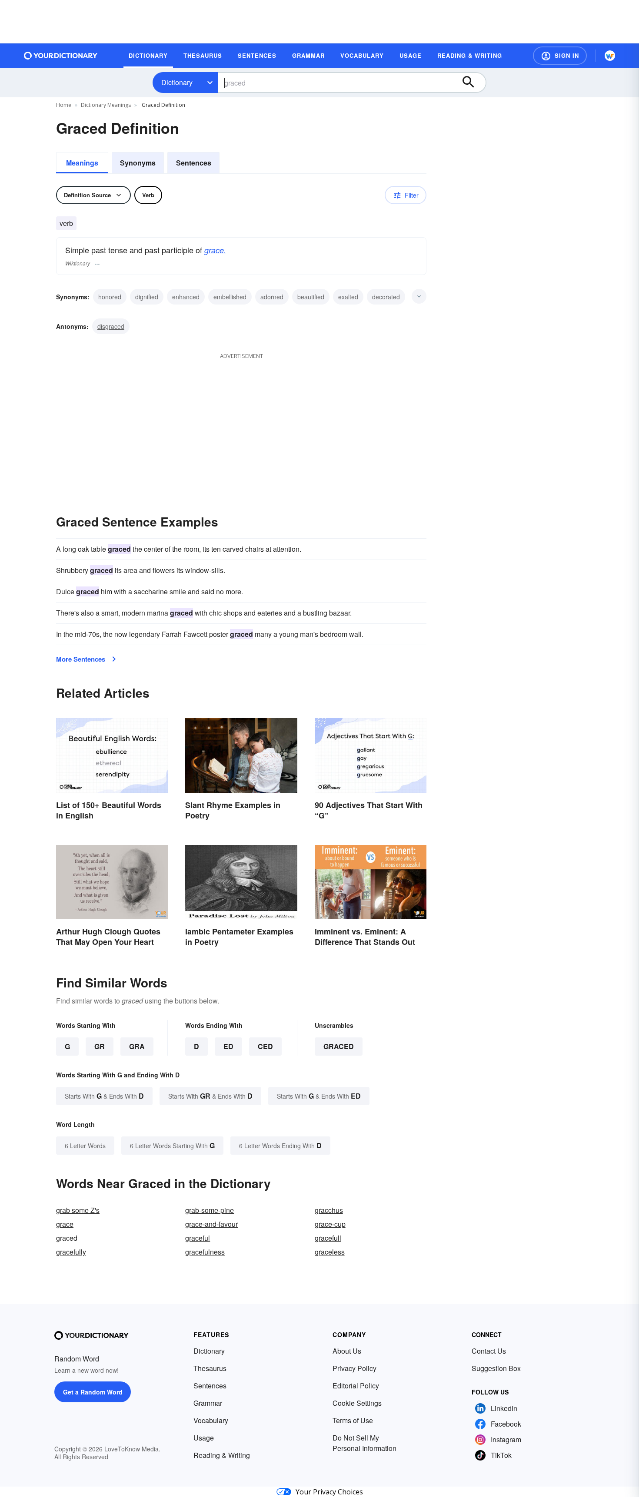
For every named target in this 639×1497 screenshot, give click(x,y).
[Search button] (472, 82)
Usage (203, 1438)
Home (63, 105)
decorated (386, 296)
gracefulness (205, 1252)
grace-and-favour (211, 1224)
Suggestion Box (496, 1368)
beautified (310, 296)
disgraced (110, 326)
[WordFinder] (610, 55)
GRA (137, 1046)
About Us (347, 1351)
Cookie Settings (357, 1403)
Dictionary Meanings (106, 105)
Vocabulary (210, 1420)
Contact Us (489, 1351)
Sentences (193, 163)
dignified (146, 296)
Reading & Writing (221, 1455)
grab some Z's (78, 1210)
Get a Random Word (93, 1392)
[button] (560, 55)
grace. (215, 250)
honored (109, 296)
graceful (197, 1238)
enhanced (186, 296)
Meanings (82, 163)
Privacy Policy (354, 1368)
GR (99, 1046)
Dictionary (177, 82)
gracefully (71, 1252)
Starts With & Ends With (104, 1096)
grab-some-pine (209, 1210)
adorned (271, 296)
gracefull (328, 1238)
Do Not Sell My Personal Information (364, 1443)
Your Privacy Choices (329, 1492)
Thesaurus (209, 1368)
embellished (229, 296)
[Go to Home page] (61, 56)
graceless (330, 1252)
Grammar (207, 1403)
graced (338, 1046)
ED (228, 1046)
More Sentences (80, 659)
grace (64, 1224)
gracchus (329, 1210)
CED (265, 1046)
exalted (348, 296)
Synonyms (138, 163)
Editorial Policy (356, 1386)
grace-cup (330, 1224)
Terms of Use (353, 1420)
